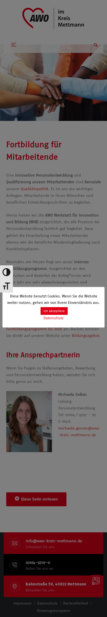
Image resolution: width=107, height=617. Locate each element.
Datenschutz (54, 318)
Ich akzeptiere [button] (54, 311)
